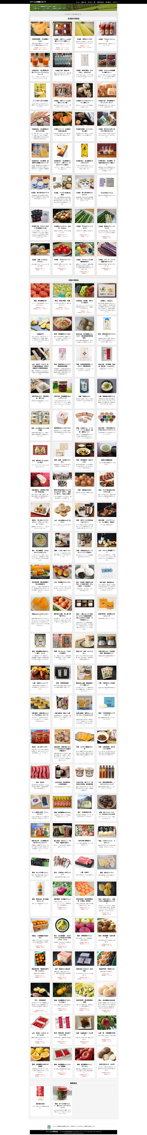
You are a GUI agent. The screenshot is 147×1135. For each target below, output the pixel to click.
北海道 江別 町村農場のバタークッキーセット (106, 102)
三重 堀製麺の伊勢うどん (107, 396)
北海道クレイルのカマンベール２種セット (84, 102)
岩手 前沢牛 (40, 782)
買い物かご (108, 2)
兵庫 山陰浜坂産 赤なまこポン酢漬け (107, 748)
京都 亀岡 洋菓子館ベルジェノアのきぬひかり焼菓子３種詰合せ (62, 749)
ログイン (115, 2)
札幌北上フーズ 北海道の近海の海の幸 (62, 130)
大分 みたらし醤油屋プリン (107, 551)
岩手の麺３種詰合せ (84, 841)
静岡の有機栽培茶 (106, 460)
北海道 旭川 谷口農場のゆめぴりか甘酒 (40, 130)
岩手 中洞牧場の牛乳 (84, 812)
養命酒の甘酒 (40, 1104)
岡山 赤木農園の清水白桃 (107, 1000)
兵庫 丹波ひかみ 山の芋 (107, 1064)
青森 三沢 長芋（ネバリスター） (84, 652)
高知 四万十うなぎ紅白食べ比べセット (84, 521)
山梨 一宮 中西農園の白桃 (106, 1033)
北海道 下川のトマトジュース (107, 40)
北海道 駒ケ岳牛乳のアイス (40, 193)
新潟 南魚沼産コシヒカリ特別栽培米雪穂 (62, 365)
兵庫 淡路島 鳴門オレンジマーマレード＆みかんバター (84, 715)
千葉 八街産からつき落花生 (107, 684)
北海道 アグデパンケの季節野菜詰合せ (84, 261)
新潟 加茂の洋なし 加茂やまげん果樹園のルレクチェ (107, 901)
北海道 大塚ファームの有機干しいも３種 (62, 102)
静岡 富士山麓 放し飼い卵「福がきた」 (62, 615)
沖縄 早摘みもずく (84, 396)
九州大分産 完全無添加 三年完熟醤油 (63, 783)
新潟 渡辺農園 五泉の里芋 (107, 937)
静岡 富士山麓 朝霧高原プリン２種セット (84, 684)
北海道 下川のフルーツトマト (62, 260)
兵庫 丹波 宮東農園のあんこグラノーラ (62, 397)
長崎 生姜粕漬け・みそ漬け (84, 1034)
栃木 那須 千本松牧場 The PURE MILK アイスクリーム (107, 429)
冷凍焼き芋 (40, 334)
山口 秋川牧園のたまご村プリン (62, 521)
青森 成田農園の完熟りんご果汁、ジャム (40, 652)
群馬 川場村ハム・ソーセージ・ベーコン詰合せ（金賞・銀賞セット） (84, 430)
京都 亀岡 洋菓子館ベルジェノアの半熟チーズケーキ (40, 714)
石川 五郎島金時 (40, 1000)
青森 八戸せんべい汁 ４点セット (107, 842)
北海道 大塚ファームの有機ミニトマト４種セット (62, 40)
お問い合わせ (100, 2)
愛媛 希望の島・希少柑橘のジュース (40, 900)
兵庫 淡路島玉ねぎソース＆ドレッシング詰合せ (84, 551)
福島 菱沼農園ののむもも (62, 812)
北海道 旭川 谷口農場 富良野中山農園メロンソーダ (40, 162)
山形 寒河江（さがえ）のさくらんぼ (40, 1034)
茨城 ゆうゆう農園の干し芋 (84, 748)
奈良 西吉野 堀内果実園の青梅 (84, 1001)
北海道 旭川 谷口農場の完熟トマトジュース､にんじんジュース (40, 72)
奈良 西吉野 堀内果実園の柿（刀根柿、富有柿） (84, 900)
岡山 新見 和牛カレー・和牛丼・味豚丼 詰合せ (62, 842)
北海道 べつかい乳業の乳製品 (62, 194)
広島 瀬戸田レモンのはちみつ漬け (40, 461)
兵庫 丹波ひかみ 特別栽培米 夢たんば (40, 397)
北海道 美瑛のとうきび (84, 39)
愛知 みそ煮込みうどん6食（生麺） (40, 429)
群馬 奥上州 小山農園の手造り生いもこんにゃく (40, 842)
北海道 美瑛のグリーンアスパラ (107, 227)
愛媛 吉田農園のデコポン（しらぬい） (62, 1001)
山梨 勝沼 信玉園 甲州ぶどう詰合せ (84, 302)
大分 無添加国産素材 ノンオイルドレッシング (107, 783)
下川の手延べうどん (107, 193)
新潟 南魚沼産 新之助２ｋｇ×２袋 (62, 1034)
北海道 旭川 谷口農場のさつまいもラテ (84, 162)
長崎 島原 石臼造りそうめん (62, 461)
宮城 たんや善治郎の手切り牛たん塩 (107, 491)
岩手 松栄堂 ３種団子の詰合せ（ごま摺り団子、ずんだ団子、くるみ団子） (84, 584)
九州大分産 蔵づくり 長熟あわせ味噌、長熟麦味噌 (84, 783)
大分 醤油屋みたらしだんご (62, 583)
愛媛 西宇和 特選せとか (107, 969)
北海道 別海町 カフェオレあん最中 (84, 130)
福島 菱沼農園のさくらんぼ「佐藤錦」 (62, 1065)
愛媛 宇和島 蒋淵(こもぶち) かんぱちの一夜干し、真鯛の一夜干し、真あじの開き (63, 492)
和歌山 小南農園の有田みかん (40, 937)
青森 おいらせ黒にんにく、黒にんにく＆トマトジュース (62, 1105)
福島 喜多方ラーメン (107, 872)
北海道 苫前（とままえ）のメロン (40, 261)
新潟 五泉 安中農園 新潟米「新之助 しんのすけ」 (106, 365)
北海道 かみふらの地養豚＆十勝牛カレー (107, 71)
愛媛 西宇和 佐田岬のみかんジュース (106, 615)
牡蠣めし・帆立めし (107, 301)
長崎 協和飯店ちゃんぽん (62, 334)
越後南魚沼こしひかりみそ (62, 428)
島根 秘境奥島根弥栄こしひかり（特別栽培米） (84, 365)
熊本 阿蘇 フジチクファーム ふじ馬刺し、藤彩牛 (106, 521)
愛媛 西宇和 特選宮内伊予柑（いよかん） (40, 970)
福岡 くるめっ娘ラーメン (62, 550)
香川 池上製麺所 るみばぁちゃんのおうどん (40, 551)
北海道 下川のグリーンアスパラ (84, 227)
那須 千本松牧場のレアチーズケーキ (107, 714)
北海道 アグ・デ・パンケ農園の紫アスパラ (107, 260)
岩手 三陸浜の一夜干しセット (62, 873)
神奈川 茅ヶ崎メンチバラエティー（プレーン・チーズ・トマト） (40, 522)
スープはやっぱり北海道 (40, 101)
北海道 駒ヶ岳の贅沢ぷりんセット (84, 193)
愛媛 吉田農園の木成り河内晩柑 (40, 1065)
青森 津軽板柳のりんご (84, 936)
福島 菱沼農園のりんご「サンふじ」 (84, 1065)
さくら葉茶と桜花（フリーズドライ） (40, 813)
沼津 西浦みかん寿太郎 (62, 969)
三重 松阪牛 (84, 872)
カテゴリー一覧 (91, 2)
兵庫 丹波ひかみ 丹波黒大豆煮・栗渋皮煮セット (106, 652)
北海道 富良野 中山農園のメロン (40, 40)
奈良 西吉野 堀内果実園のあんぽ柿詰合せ (40, 583)
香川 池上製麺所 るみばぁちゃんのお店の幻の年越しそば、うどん (62, 938)
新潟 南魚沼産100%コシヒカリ (107, 335)
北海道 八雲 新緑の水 (62, 70)
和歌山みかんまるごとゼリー (40, 615)
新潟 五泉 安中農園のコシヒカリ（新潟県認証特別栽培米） (84, 336)
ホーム (77, 2)
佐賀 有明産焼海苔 (62, 683)
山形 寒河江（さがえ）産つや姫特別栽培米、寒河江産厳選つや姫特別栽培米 (40, 366)
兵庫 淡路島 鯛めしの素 (62, 713)
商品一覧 (83, 2)
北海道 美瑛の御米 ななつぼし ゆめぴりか (84, 71)
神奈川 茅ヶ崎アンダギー (40, 747)
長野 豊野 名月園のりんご (62, 899)
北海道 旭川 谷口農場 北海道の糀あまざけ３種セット (106, 162)
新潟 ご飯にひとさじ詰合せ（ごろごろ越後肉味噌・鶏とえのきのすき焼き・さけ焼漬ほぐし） (84, 617)
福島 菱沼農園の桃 (40, 301)
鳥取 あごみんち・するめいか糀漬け (62, 652)
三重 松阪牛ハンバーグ (40, 683)
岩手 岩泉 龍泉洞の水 (107, 582)
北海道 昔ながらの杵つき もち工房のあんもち (107, 130)
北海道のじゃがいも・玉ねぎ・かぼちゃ (62, 227)
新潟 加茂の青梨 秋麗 (62, 301)
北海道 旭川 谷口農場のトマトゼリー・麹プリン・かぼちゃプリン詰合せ (62, 163)
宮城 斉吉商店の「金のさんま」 (84, 461)
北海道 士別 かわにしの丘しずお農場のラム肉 (40, 227)
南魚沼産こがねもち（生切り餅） (84, 970)
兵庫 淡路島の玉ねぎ (84, 490)
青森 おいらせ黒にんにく (40, 872)
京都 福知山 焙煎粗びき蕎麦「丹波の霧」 (40, 491)
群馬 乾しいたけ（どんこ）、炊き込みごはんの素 (107, 813)
